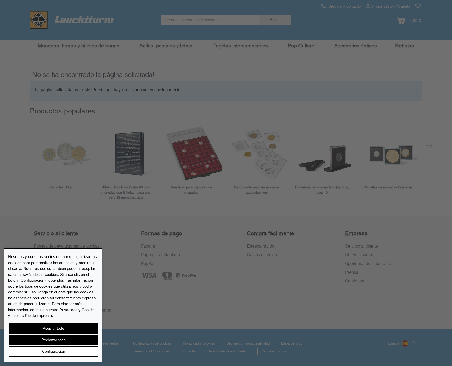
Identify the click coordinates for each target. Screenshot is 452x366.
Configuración (53, 351)
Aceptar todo (53, 328)
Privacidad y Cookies (77, 310)
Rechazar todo (53, 340)
